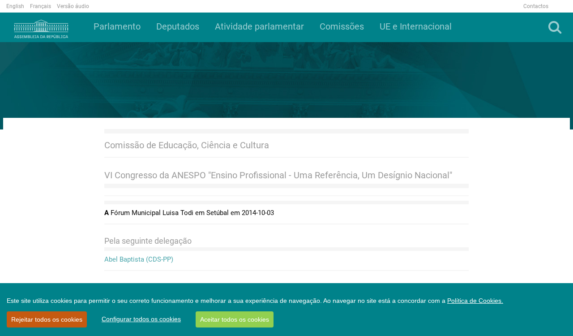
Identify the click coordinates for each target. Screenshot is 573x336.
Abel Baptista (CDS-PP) (138, 259)
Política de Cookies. (475, 300)
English (15, 6)
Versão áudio (73, 6)
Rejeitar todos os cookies (46, 319)
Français (40, 6)
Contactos (535, 6)
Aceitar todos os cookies (234, 319)
